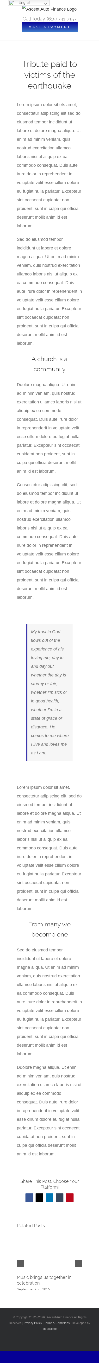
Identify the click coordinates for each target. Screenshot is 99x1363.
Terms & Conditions (57, 1323)
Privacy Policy (33, 1323)
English (24, 2)
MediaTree (50, 1329)
